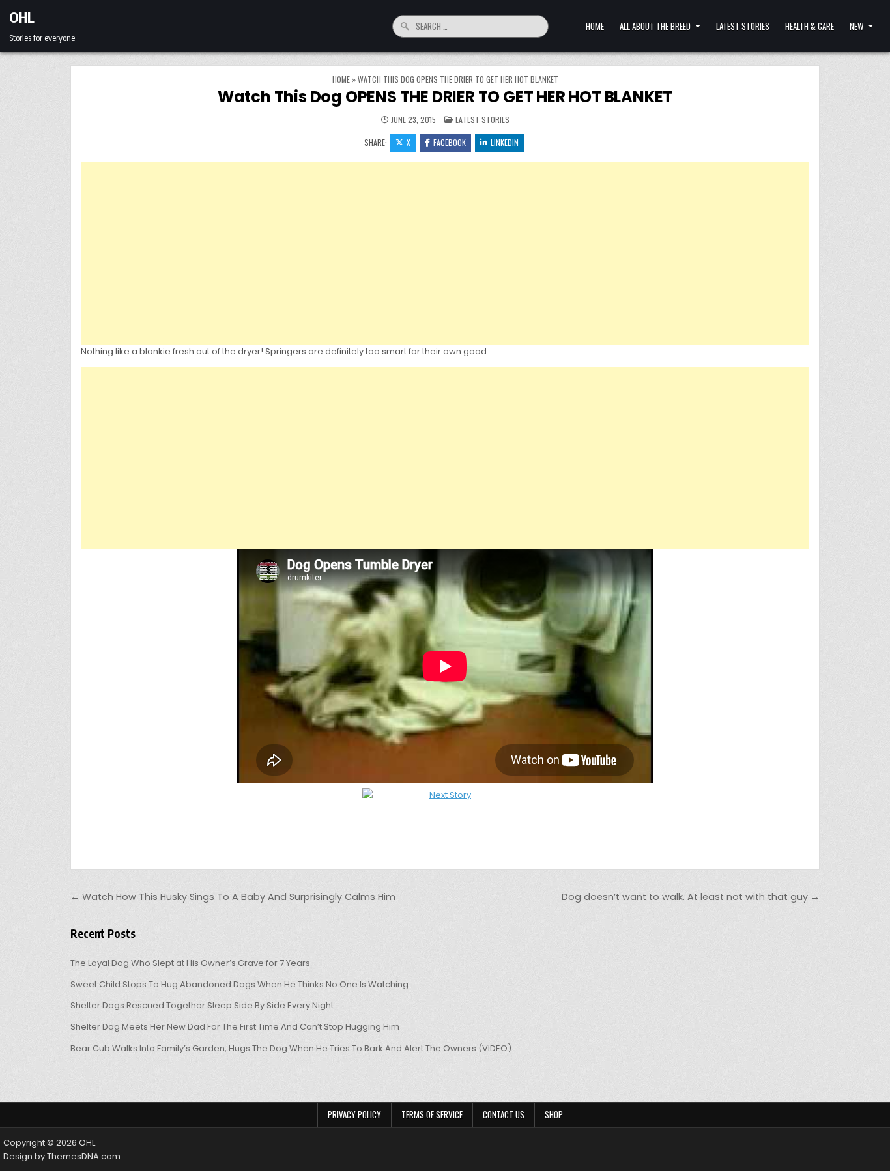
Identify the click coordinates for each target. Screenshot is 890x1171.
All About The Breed (655, 26)
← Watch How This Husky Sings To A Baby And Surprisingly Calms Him (232, 896)
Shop (554, 1114)
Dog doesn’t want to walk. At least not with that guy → (691, 896)
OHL (22, 17)
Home (595, 26)
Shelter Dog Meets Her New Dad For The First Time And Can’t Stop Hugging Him (234, 1027)
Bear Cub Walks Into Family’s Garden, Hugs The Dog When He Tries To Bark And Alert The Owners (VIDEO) (290, 1048)
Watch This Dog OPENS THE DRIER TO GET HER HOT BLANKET (445, 96)
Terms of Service (432, 1114)
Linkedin (505, 142)
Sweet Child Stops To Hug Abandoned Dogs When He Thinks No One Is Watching (239, 984)
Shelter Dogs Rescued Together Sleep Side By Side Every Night (202, 1005)
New (856, 26)
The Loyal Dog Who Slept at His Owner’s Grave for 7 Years (190, 963)
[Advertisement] (445, 253)
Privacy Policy (354, 1114)
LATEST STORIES (742, 26)
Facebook (449, 142)
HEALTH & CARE (809, 26)
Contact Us (503, 1114)
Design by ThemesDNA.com (62, 1156)
